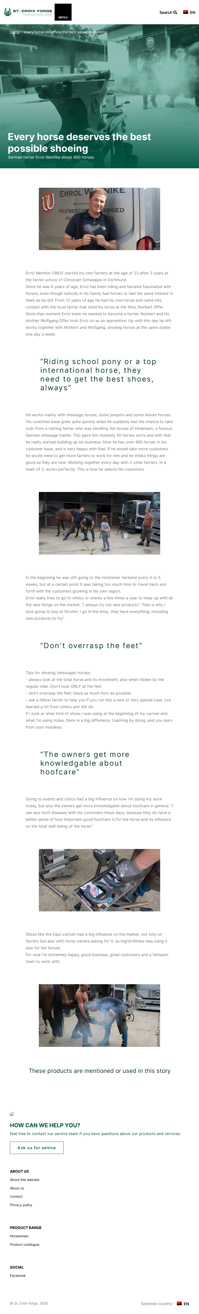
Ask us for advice (36, 1147)
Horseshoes (19, 1236)
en (192, 12)
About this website (24, 1180)
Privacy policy (21, 1205)
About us (17, 1188)
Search (166, 12)
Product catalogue (24, 1244)
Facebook (18, 1275)
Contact (16, 1196)
